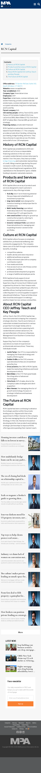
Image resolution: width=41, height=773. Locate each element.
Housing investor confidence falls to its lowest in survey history (14, 439)
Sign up (20, 704)
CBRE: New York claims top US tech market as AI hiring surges (26, 658)
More (20, 632)
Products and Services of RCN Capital (22, 67)
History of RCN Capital (16, 65)
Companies (8, 44)
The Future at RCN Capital (18, 77)
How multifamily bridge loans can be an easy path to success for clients (13, 458)
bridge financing (9, 161)
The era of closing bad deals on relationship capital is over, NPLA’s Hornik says (13, 478)
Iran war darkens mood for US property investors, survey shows (14, 516)
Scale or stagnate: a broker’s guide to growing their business (13, 497)
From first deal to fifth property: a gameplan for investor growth (12, 594)
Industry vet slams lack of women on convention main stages (13, 556)
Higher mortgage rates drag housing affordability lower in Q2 (26, 669)
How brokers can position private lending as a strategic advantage (14, 614)
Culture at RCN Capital (16, 69)
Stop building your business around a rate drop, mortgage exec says (26, 647)
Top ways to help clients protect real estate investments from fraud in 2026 (12, 537)
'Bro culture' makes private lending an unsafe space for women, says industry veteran (13, 575)
